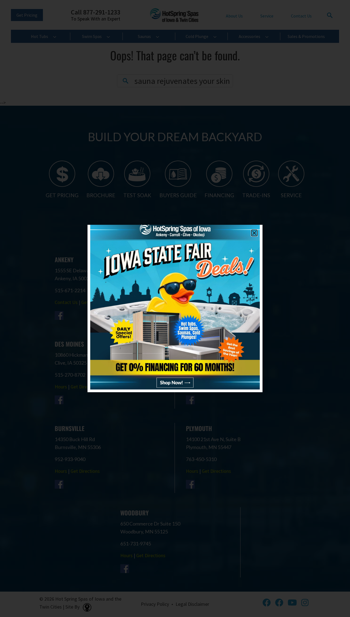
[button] (254, 233)
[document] (175, 308)
